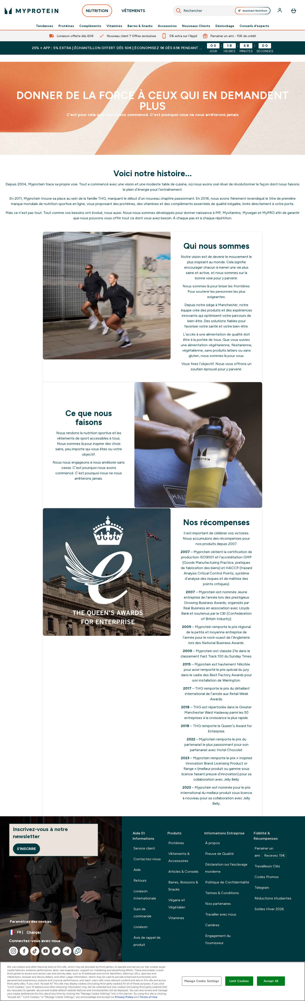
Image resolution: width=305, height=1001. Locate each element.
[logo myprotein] (31, 10)
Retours (140, 880)
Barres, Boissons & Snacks (183, 885)
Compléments (90, 25)
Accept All (271, 981)
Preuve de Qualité (219, 854)
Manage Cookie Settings (201, 981)
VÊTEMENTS (133, 10)
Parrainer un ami (270, 851)
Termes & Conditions (222, 893)
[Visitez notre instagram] (13, 951)
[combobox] (222, 10)
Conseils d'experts (254, 25)
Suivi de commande (142, 912)
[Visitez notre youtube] (45, 951)
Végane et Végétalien (176, 903)
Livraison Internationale (145, 894)
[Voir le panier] (293, 10)
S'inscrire (26, 849)
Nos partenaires (218, 904)
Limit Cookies (239, 981)
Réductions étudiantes (273, 898)
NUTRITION (97, 10)
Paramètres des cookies (31, 921)
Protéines (66, 25)
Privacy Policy (124, 997)
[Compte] (280, 11)
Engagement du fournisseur (218, 939)
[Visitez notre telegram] (67, 951)
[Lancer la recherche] (178, 10)
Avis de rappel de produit (147, 941)
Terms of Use (148, 997)
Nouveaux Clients (196, 25)
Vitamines (114, 25)
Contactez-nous (147, 859)
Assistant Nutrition (254, 10)
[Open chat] (77, 951)
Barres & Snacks (139, 25)
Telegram (262, 887)
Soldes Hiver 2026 (269, 909)
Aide (137, 870)
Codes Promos (267, 877)
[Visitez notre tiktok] (34, 951)
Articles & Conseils (183, 871)
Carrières (212, 925)
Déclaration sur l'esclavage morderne (226, 867)
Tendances (44, 25)
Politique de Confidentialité (227, 882)
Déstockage (224, 25)
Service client (144, 848)
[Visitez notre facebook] (24, 951)
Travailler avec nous (220, 914)
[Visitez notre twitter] (56, 951)
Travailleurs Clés (267, 866)
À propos (212, 843)
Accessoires (167, 25)
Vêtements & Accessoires (179, 857)
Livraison (141, 927)
